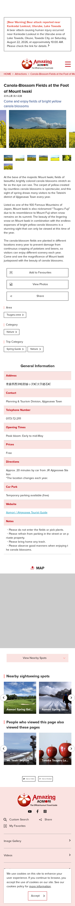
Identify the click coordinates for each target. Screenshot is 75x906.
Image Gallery (12, 841)
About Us (9, 891)
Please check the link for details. (27, 46)
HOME (7, 74)
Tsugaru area (14, 315)
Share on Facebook (47, 779)
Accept (35, 896)
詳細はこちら (12, 734)
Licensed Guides (14, 885)
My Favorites (17, 826)
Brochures (10, 870)
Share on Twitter (30, 779)
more (7, 683)
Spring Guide (14, 349)
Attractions (21, 74)
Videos (8, 855)
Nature (10, 332)
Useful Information (15, 898)
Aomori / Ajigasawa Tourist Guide (26, 513)
